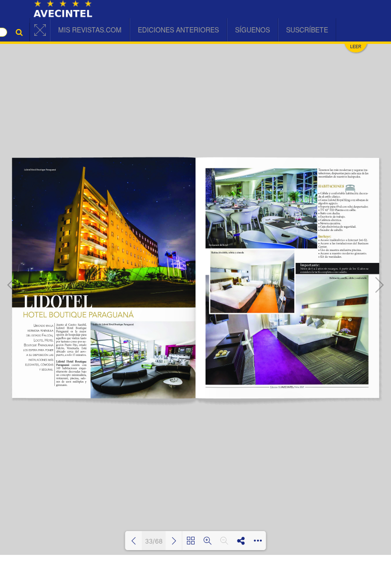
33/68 (154, 541)
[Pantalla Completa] (40, 30)
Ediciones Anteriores (178, 29)
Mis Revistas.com (90, 29)
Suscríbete (307, 29)
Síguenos (252, 29)
